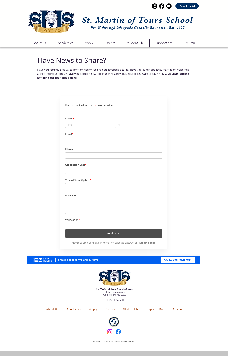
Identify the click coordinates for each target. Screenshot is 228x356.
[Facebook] (118, 331)
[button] (39, 43)
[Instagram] (109, 331)
